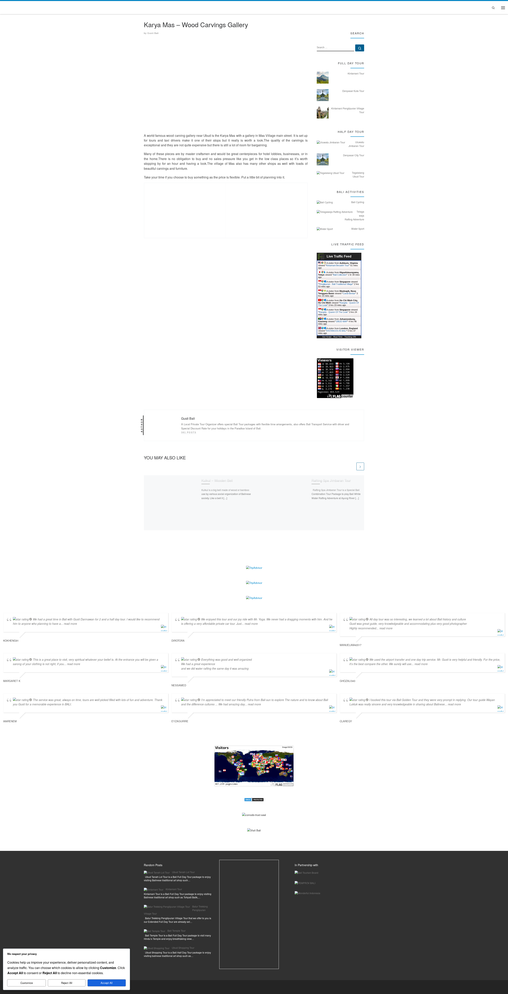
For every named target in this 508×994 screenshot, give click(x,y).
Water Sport (357, 228)
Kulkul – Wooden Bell (217, 480)
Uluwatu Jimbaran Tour (356, 144)
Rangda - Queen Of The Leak (333, 312)
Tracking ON (350, 337)
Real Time (338, 337)
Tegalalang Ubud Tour (358, 174)
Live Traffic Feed (339, 256)
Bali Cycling (357, 202)
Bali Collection (339, 275)
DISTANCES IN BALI (336, 331)
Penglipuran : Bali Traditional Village (336, 284)
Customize (26, 983)
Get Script (326, 337)
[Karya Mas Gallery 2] (185, 208)
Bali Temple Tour (176, 930)
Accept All (107, 983)
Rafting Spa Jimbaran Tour (331, 480)
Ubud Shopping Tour (183, 947)
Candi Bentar (349, 293)
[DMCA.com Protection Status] (254, 799)
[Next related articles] (360, 466)
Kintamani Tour (356, 73)
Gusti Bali (153, 33)
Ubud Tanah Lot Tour (183, 872)
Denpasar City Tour (353, 155)
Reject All (66, 983)
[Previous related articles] (351, 466)
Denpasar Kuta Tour (353, 91)
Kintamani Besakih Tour (337, 265)
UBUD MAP (341, 321)
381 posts (188, 432)
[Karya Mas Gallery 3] (267, 208)
